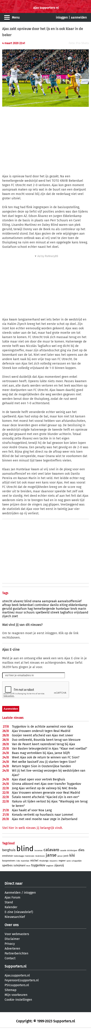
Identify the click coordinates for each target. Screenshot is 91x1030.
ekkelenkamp (77, 605)
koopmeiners (8, 861)
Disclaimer (12, 939)
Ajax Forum (12, 897)
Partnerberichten (16, 953)
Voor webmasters (17, 934)
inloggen (62, 17)
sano (68, 861)
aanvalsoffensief (70, 601)
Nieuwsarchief (15, 917)
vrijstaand (81, 612)
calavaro (51, 849)
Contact (10, 958)
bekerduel (26, 605)
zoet (15, 616)
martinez (8, 612)
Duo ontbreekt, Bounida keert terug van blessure (46, 740)
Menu (16, 17)
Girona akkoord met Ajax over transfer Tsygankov (46, 784)
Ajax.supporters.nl (17, 975)
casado (63, 850)
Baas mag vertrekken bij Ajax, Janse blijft (41, 753)
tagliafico (66, 612)
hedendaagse (19, 856)
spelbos (7, 865)
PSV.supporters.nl (17, 985)
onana (36, 601)
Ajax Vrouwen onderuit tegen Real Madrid (41, 731)
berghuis (8, 850)
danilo (54, 605)
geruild (7, 609)
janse (51, 855)
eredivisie (7, 855)
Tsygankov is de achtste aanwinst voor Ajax (42, 726)
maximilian (25, 861)
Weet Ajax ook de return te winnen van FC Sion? (45, 757)
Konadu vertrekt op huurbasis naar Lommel (42, 815)
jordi (65, 855)
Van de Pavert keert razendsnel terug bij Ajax (43, 744)
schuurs (29, 612)
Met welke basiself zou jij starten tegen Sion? (44, 762)
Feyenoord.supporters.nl (22, 980)
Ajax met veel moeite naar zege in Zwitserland (44, 819)
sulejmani (19, 865)
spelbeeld (42, 612)
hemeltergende (44, 609)
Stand (9, 902)
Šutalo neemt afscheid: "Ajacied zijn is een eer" (45, 797)
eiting (64, 605)
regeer (62, 860)
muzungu (44, 861)
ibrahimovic (40, 856)
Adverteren (12, 948)
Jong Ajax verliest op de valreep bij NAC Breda (44, 788)
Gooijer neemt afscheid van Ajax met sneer (42, 735)
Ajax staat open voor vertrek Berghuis (38, 779)
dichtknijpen (72, 851)
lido (18, 861)
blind (27, 601)
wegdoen (49, 866)
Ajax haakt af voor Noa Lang (32, 810)
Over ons (12, 925)
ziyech (6, 616)
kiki (72, 855)
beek (15, 605)
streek (54, 612)
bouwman (38, 851)
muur (19, 612)
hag (30, 609)
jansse (60, 856)
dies (81, 850)
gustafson (20, 609)
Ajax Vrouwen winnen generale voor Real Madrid (46, 793)
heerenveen (29, 856)
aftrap (6, 605)
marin (82, 609)
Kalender (11, 907)
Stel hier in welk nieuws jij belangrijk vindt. (32, 828)
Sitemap (10, 990)
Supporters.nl (16, 966)
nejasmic (53, 861)
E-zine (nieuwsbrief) (19, 912)
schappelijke (77, 861)
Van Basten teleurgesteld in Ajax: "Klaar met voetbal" (49, 748)
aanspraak (49, 601)
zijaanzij (59, 865)
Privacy (10, 944)
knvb (73, 609)
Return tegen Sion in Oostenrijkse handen (41, 766)
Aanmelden (13, 893)
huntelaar (63, 609)
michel (34, 860)
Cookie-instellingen (18, 1000)
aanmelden (79, 17)
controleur (41, 605)
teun (28, 866)
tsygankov (38, 865)
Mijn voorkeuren (16, 995)
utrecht (7, 601)
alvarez (18, 601)
